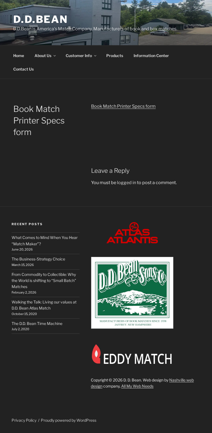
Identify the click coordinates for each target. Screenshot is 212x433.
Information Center (151, 55)
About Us (43, 55)
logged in (126, 182)
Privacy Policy (24, 420)
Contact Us (23, 69)
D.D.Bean (40, 19)
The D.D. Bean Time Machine (37, 323)
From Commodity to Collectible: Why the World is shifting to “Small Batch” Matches (44, 280)
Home (18, 55)
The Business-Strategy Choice (38, 259)
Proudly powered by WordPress (68, 420)
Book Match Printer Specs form (123, 106)
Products (114, 55)
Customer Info (79, 55)
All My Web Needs (137, 386)
